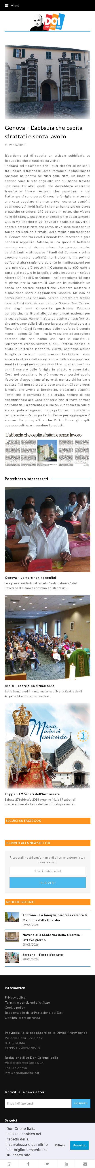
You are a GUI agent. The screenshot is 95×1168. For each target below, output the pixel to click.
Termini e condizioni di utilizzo (27, 1002)
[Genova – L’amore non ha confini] (47, 529)
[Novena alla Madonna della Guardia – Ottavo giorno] (12, 937)
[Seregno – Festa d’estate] (12, 958)
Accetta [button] (79, 1145)
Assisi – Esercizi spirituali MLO (29, 686)
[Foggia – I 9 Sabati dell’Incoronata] (47, 746)
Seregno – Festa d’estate (43, 954)
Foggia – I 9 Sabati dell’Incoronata (32, 794)
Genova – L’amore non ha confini (30, 577)
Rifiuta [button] (60, 1145)
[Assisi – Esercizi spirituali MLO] (47, 637)
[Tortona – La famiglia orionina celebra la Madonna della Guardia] (12, 917)
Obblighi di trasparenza (22, 1017)
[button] (9, 1164)
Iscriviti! (47, 883)
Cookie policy (15, 1007)
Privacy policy (15, 997)
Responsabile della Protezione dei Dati (34, 1012)
